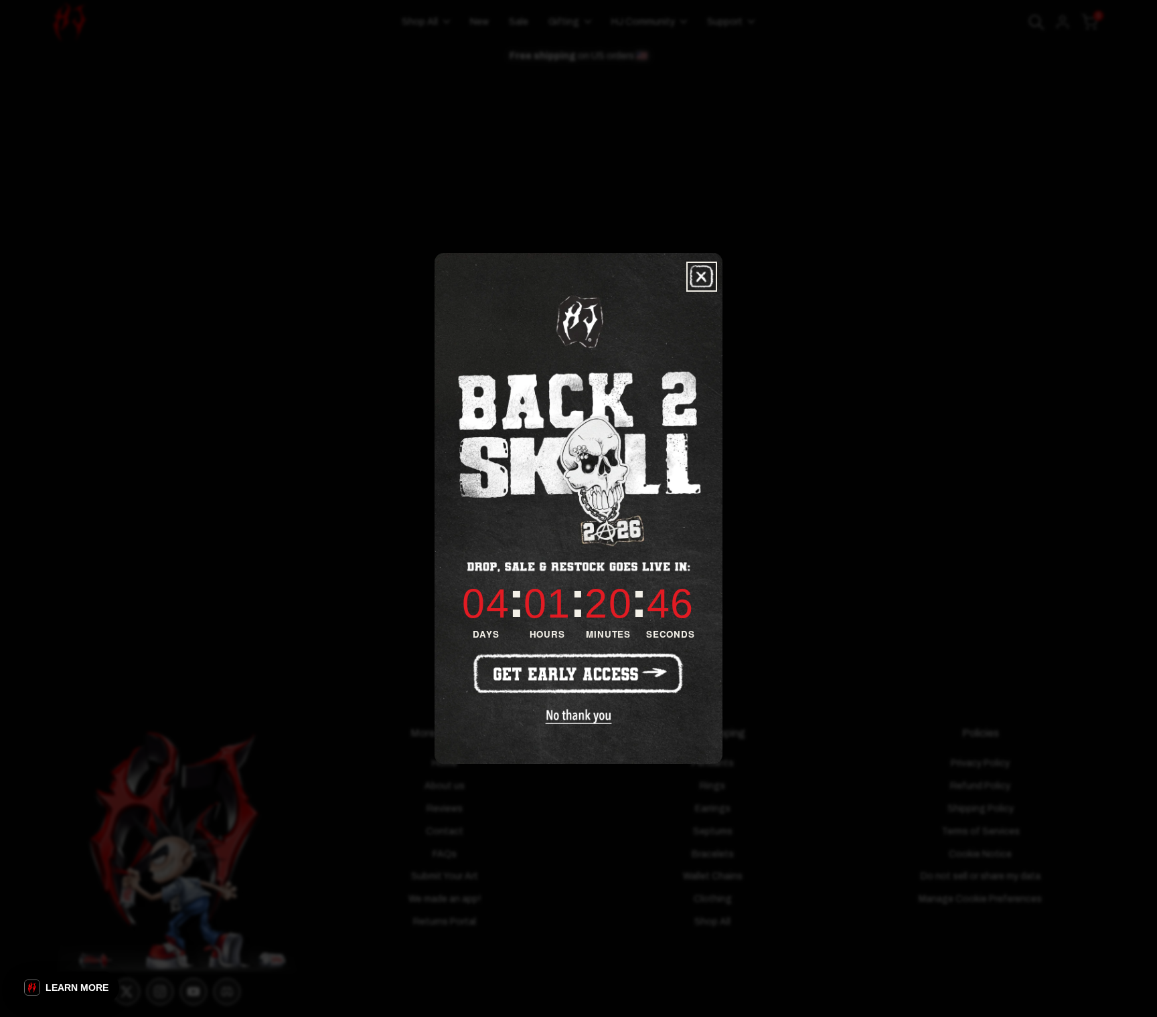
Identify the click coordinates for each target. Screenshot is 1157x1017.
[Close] (702, 276)
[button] (66, 988)
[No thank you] (579, 716)
